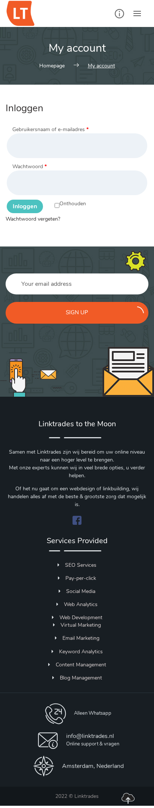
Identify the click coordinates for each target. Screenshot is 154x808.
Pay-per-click (80, 578)
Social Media (80, 591)
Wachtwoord (29, 166)
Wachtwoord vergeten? (33, 219)
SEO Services (80, 565)
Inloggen (25, 206)
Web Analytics (81, 604)
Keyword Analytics (81, 651)
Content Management (81, 664)
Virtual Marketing (81, 625)
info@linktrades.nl (90, 736)
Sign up (77, 312)
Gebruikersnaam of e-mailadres (50, 129)
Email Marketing (80, 638)
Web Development (80, 617)
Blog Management (81, 677)
